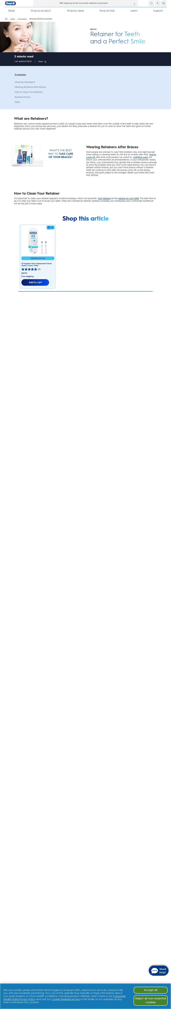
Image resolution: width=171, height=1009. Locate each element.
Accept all (150, 990)
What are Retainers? (25, 82)
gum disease (104, 198)
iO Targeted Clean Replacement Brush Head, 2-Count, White (36, 264)
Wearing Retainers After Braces (30, 87)
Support (158, 10)
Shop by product (41, 10)
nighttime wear (140, 157)
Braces (93, 29)
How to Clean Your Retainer (29, 92)
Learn (134, 10)
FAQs (17, 102)
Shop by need (75, 10)
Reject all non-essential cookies (150, 1000)
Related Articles (22, 97)
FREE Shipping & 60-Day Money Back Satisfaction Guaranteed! (83, 3)
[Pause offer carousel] (134, 3)
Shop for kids (107, 10)
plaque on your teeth (128, 198)
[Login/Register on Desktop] (157, 3)
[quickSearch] (151, 3)
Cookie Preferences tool (65, 999)
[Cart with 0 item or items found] (163, 3)
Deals (11, 10)
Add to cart (35, 282)
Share (40, 61)
